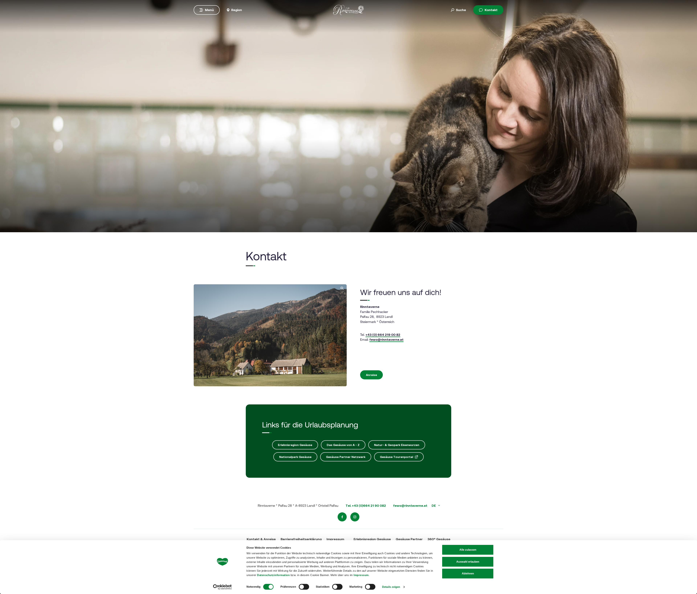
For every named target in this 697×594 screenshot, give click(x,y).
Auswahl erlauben (467, 561)
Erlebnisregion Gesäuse (295, 444)
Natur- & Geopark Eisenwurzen (396, 444)
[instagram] (354, 516)
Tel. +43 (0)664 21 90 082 (366, 505)
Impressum (361, 575)
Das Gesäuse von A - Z (343, 444)
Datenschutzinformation (273, 575)
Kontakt (491, 10)
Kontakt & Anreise (261, 539)
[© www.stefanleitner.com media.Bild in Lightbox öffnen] (270, 335)
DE (434, 505)
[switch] (304, 587)
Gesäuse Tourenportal (396, 456)
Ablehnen (468, 573)
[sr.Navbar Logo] (348, 10)
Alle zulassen (467, 549)
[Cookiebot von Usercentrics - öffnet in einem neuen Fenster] (222, 587)
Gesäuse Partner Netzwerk (345, 456)
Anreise (371, 374)
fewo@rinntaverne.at (386, 339)
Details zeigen (391, 586)
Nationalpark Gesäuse (295, 456)
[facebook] (342, 516)
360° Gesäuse (438, 539)
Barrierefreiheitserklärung (301, 539)
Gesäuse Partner (409, 539)
